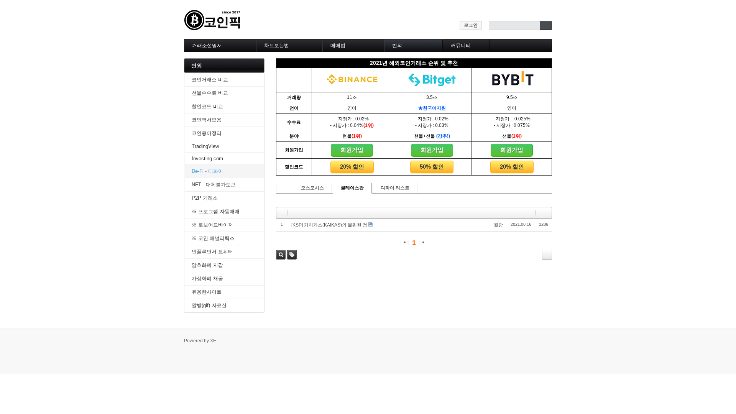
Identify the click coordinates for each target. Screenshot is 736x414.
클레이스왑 (352, 188)
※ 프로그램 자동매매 (216, 211)
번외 (397, 45)
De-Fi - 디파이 (207, 171)
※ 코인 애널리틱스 (213, 238)
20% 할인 (352, 166)
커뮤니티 (461, 45)
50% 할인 (432, 166)
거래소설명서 (207, 45)
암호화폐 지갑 (207, 265)
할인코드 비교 (207, 106)
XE (213, 340)
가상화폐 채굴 (207, 278)
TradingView (205, 146)
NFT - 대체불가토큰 (214, 184)
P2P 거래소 (205, 198)
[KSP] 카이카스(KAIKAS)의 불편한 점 (329, 225)
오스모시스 (312, 188)
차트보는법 (276, 45)
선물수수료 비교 (210, 93)
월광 (498, 225)
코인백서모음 (207, 120)
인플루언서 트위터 (212, 252)
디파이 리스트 (395, 188)
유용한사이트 (207, 292)
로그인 (471, 25)
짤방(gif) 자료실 (209, 305)
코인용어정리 (207, 133)
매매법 (337, 45)
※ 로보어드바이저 (212, 225)
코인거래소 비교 (210, 79)
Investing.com (207, 158)
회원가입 (351, 149)
